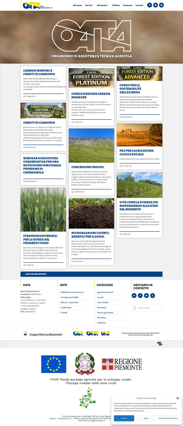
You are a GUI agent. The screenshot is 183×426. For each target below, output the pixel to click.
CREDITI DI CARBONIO (39, 122)
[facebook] (149, 5)
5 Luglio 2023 (29, 265)
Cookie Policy (66, 308)
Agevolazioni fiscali (105, 292)
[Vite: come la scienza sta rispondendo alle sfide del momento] (139, 185)
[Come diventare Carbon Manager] (91, 77)
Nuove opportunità (105, 313)
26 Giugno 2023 (78, 261)
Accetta (124, 418)
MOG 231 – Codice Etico (70, 302)
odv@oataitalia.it (97, 421)
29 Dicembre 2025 (127, 117)
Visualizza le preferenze (168, 418)
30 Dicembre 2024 (79, 192)
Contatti (139, 5)
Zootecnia (101, 323)
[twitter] (155, 5)
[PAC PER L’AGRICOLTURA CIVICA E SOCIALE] (139, 135)
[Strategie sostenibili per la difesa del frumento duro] (43, 210)
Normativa (101, 308)
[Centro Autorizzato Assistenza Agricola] (78, 335)
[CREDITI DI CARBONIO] (43, 110)
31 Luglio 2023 (126, 234)
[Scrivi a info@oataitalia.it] (134, 296)
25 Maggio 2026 (30, 96)
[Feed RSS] (153, 296)
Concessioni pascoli (87, 167)
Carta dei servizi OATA (69, 297)
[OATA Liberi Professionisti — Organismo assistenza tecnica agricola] (37, 5)
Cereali (100, 297)
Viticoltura (101, 318)
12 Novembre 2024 (31, 181)
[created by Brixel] (160, 345)
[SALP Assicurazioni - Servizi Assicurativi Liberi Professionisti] (105, 335)
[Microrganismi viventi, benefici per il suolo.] (91, 213)
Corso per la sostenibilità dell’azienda (130, 89)
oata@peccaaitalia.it (28, 309)
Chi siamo (77, 5)
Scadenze (127, 5)
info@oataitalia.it (32, 306)
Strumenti (102, 5)
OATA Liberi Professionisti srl (72, 292)
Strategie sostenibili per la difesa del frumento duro (40, 239)
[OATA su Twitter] (146, 296)
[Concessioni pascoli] (91, 146)
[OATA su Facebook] (140, 296)
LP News (116, 5)
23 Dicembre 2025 (30, 147)
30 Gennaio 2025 (127, 166)
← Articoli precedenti (34, 274)
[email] (161, 5)
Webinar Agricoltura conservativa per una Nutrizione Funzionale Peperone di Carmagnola (42, 165)
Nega (146, 418)
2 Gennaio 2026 (78, 122)
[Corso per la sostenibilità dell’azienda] (139, 73)
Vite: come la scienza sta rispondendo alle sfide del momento (138, 206)
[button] (177, 398)
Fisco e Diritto (103, 302)
